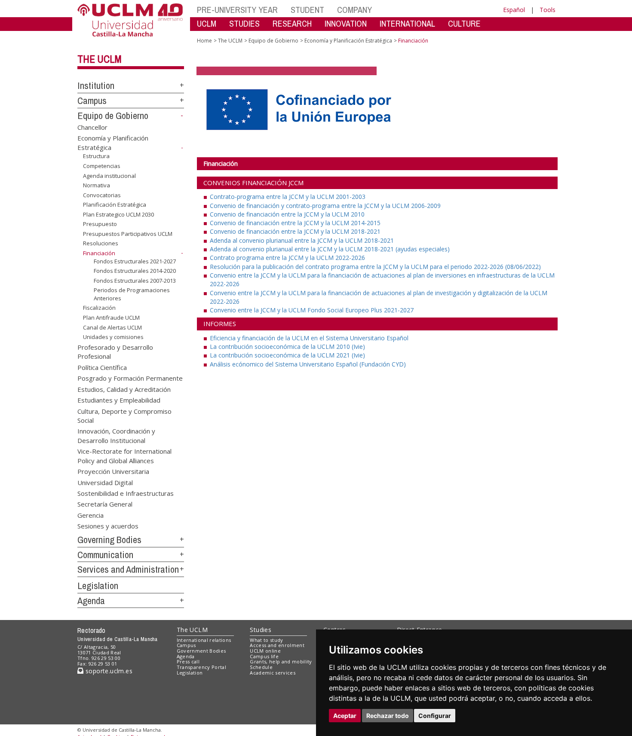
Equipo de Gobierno (112, 115)
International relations (204, 640)
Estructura (96, 156)
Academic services (272, 672)
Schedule (261, 667)
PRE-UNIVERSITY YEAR (237, 9)
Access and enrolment (277, 645)
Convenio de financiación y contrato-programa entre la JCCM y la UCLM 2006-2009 (325, 206)
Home (204, 40)
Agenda (91, 600)
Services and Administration (128, 569)
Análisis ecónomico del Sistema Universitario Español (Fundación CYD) (308, 364)
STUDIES (244, 23)
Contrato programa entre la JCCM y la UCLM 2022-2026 (287, 257)
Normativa (96, 185)
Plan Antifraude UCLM (111, 317)
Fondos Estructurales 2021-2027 (135, 261)
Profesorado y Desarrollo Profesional (115, 351)
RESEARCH (292, 23)
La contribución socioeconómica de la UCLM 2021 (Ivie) (287, 355)
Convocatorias (102, 195)
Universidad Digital (105, 482)
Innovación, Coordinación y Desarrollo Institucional (116, 435)
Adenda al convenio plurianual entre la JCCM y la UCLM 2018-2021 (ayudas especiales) (330, 249)
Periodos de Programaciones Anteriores (132, 294)
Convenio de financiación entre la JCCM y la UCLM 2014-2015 (295, 223)
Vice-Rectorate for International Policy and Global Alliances (124, 455)
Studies (260, 630)
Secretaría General (104, 504)
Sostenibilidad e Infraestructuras (125, 493)
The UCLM (99, 59)
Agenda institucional (109, 175)
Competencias (101, 166)
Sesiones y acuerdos (107, 526)
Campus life (264, 656)
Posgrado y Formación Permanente (130, 378)
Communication (105, 554)
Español (514, 10)
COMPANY (354, 9)
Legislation (97, 585)
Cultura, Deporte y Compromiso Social (124, 415)
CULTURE (464, 23)
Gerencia (90, 514)
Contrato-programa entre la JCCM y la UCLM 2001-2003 (287, 196)
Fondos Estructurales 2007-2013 (135, 280)
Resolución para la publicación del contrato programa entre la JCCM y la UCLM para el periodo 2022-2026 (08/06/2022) (375, 267)
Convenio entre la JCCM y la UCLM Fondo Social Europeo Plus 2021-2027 (312, 310)
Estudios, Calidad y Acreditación (124, 389)
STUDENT (307, 9)
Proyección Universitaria (113, 471)
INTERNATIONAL (407, 23)
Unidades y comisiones (113, 337)
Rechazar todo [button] (387, 715)
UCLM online (265, 650)
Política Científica (102, 367)
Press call (188, 661)
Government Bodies (201, 650)
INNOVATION (346, 23)
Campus (92, 100)
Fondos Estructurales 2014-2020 (135, 271)
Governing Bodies (109, 539)
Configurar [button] (434, 715)
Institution (95, 85)
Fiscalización (99, 308)
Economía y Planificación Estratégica (348, 40)
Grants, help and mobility (281, 661)
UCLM (206, 23)
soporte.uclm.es (107, 671)
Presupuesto (100, 224)
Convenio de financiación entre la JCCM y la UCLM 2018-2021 (295, 231)
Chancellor (92, 126)
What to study (266, 640)
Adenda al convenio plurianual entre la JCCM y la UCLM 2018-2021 (302, 240)
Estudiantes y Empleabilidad (118, 400)
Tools (547, 10)
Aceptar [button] (344, 715)
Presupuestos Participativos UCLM (127, 234)
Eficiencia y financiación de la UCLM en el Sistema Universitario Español (309, 338)
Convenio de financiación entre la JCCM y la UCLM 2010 (287, 214)
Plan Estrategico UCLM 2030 (118, 214)
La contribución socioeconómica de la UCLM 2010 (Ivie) (287, 346)
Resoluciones (100, 243)
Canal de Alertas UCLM (112, 327)
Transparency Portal (201, 667)
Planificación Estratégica (114, 204)
